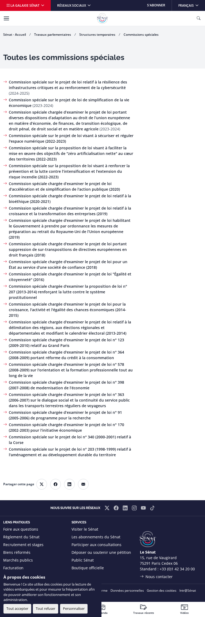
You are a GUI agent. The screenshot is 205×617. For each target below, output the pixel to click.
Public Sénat (83, 560)
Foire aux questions (20, 529)
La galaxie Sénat (25, 5)
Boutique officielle (88, 567)
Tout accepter (17, 608)
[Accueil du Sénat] (102, 18)
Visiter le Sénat (85, 529)
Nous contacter (159, 576)
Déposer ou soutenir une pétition (101, 552)
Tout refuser (45, 608)
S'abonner (156, 5)
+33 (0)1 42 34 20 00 (177, 568)
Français (191, 5)
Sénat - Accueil (14, 34)
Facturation (13, 567)
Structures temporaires (97, 34)
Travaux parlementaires (52, 34)
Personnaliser (74, 608)
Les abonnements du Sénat (96, 536)
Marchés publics (18, 560)
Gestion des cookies (161, 590)
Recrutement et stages (23, 544)
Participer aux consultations (96, 544)
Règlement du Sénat (21, 536)
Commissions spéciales (141, 34)
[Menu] (6, 18)
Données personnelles (127, 590)
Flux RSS (79, 575)
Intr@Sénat (187, 590)
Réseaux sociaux (72, 5)
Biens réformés (16, 552)
